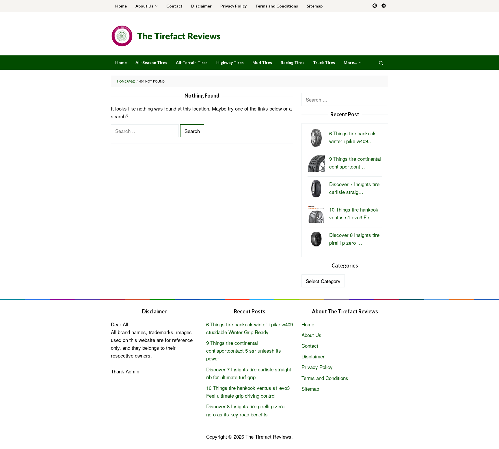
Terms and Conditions (324, 377)
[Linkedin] (383, 6)
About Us (311, 334)
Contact (309, 345)
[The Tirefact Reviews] (166, 35)
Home (307, 324)
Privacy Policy (317, 367)
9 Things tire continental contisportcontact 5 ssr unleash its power (243, 350)
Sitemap (310, 388)
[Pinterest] (374, 6)
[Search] (381, 62)
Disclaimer (313, 356)
